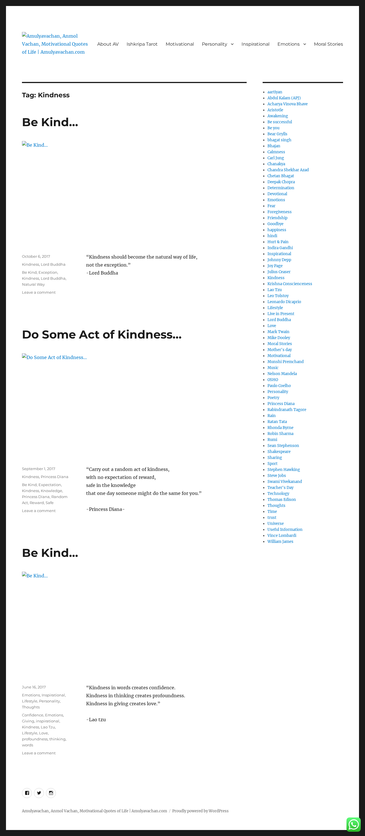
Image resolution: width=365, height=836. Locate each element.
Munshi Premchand (285, 361)
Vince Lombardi (281, 535)
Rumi (272, 439)
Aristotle (275, 110)
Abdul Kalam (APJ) (284, 98)
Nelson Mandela (282, 373)
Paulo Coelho (279, 385)
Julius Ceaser (279, 271)
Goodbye (275, 223)
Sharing (274, 457)
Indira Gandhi (280, 247)
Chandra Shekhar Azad (288, 170)
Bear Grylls (277, 134)
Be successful (279, 122)
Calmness (276, 152)
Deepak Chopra (281, 182)
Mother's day (279, 349)
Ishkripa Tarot (142, 44)
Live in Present (280, 313)
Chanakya (276, 164)
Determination (280, 188)
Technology (278, 493)
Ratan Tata (277, 421)
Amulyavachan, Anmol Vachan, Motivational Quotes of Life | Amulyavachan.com (94, 811)
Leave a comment (39, 292)
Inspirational (255, 44)
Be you (273, 128)
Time (272, 511)
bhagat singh (279, 140)
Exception (47, 272)
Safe (50, 502)
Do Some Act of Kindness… (102, 334)
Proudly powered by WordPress (200, 811)
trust (271, 517)
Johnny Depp (279, 259)
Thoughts (31, 707)
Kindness (30, 264)
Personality (214, 44)
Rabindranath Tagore (286, 409)
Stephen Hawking (283, 469)
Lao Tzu (48, 727)
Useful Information (285, 529)
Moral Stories (328, 44)
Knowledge (51, 490)
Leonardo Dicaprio (284, 301)
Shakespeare (279, 451)
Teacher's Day (280, 487)
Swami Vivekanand (284, 481)
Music (273, 367)
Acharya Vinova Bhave (287, 104)
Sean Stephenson (283, 445)
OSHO (272, 379)
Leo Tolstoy (278, 295)
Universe (275, 523)
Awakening (277, 116)
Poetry (273, 397)
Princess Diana (54, 476)
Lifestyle (29, 701)
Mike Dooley (278, 337)
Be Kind (29, 272)
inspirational (47, 721)
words (27, 745)
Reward (37, 502)
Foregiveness (279, 211)
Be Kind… (50, 122)
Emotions (288, 44)
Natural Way (33, 284)
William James (280, 541)
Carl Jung (275, 158)
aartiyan (274, 92)
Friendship (277, 217)
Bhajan (273, 146)
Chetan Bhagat (280, 176)
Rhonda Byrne (280, 427)
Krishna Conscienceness (289, 283)
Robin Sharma (280, 433)
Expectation (49, 484)
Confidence (32, 715)
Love (43, 733)
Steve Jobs (276, 475)
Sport (272, 463)
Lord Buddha (53, 264)
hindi (272, 235)
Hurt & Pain (278, 241)
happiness (276, 229)
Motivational (180, 44)
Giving (28, 721)
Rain (271, 415)
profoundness (35, 739)
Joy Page (275, 265)
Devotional (277, 194)
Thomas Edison (281, 499)
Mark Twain (278, 331)
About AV (108, 44)
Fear (271, 206)
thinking (57, 739)
